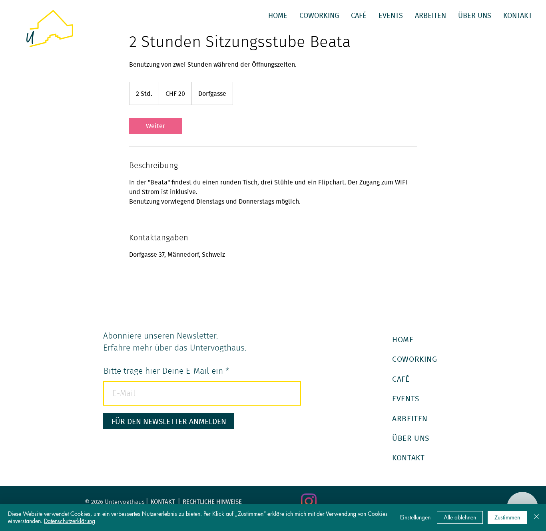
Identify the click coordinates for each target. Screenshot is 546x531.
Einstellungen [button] (415, 517)
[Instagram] (309, 501)
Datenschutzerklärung (69, 521)
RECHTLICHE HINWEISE (212, 501)
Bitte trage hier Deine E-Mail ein (163, 371)
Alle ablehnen (460, 517)
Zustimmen (507, 517)
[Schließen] (536, 517)
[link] (155, 126)
